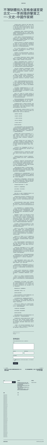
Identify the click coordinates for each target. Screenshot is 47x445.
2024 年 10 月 (5, 420)
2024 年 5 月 (5, 426)
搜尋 (4, 380)
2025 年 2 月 (5, 415)
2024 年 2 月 (5, 429)
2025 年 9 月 (5, 407)
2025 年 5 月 (5, 412)
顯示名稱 (14, 351)
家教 (17, 55)
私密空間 (24, 178)
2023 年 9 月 (5, 434)
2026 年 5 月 (5, 398)
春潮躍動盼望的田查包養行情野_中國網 (22, 382)
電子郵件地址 (26, 351)
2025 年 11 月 (5, 405)
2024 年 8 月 (5, 422)
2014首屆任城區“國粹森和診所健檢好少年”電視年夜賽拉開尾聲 (23, 384)
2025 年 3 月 (5, 414)
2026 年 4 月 (5, 399)
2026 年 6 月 (5, 397)
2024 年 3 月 (5, 428)
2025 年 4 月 (5, 413)
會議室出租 (25, 298)
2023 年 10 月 (5, 433)
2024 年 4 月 (5, 427)
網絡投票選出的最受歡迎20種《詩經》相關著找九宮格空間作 (23, 386)
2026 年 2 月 (5, 401)
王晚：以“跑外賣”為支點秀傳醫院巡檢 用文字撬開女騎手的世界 (23, 387)
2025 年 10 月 (5, 406)
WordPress (40, 441)
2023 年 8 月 (5, 435)
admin (15, 333)
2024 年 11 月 (5, 419)
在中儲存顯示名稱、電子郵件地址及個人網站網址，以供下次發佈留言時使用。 (23, 360)
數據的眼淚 (23, 3)
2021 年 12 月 (5, 436)
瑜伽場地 (24, 147)
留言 (14, 342)
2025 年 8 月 (5, 408)
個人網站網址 (15, 355)
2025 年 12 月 (5, 404)
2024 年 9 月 (5, 421)
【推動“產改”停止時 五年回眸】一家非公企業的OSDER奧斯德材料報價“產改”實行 (23, 389)
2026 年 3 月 (5, 400)
